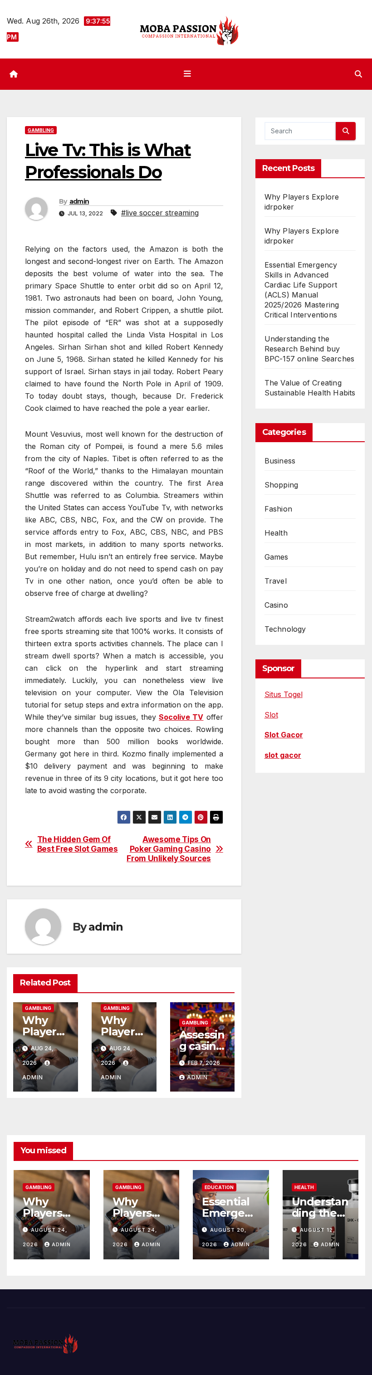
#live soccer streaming (160, 212)
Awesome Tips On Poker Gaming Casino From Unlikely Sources (169, 849)
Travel (275, 580)
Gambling (41, 130)
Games (276, 556)
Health (276, 532)
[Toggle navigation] (188, 74)
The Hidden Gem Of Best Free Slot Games (77, 844)
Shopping (281, 484)
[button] (358, 73)
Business (280, 460)
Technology (285, 629)
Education (219, 1187)
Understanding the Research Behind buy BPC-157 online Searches (309, 348)
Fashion (278, 508)
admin (79, 201)
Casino (276, 604)
